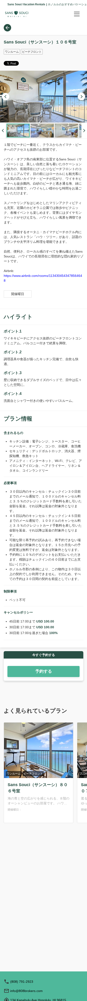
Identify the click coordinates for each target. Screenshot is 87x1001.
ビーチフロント (33, 773)
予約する (43, 671)
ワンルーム (14, 773)
